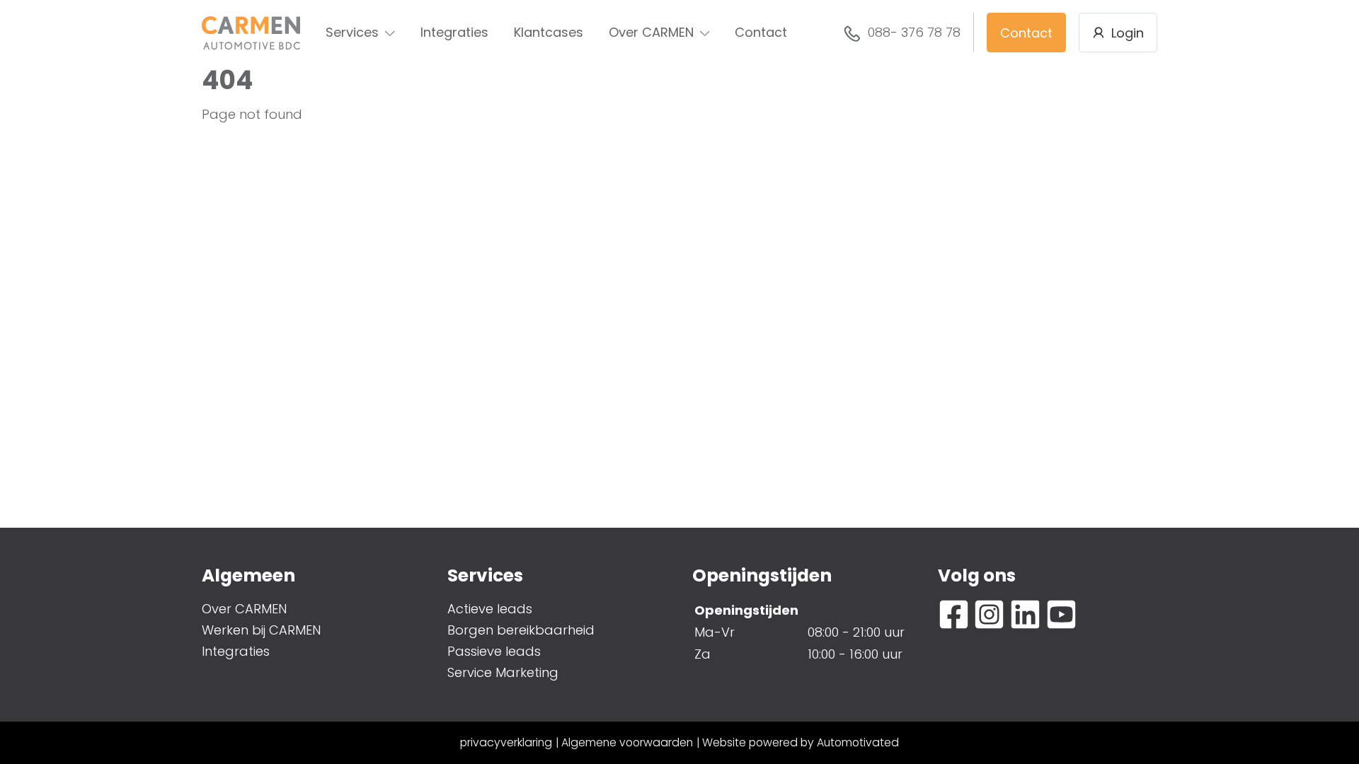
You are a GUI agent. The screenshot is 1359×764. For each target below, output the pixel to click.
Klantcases (548, 32)
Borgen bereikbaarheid (521, 630)
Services (352, 32)
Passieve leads (494, 651)
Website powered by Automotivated (800, 742)
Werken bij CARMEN (261, 630)
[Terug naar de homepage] (251, 33)
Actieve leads (489, 609)
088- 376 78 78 (914, 32)
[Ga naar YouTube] (1061, 614)
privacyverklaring (506, 742)
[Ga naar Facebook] (954, 614)
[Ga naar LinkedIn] (1025, 614)
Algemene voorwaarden (627, 742)
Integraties (454, 32)
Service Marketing (502, 672)
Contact (761, 32)
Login (1127, 33)
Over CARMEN (651, 32)
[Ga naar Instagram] (989, 614)
